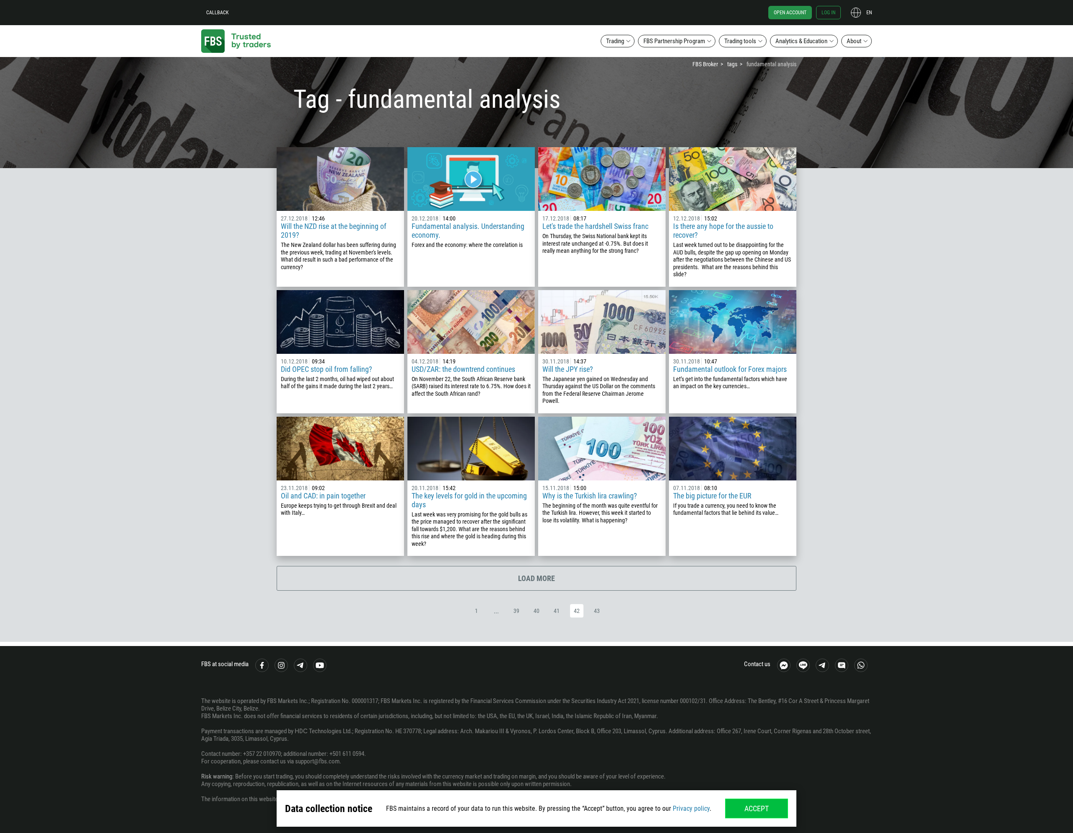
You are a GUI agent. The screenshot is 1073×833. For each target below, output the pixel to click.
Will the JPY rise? (567, 369)
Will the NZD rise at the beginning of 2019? (333, 230)
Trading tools (740, 41)
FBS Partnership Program (674, 41)
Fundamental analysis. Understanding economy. (468, 230)
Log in (828, 13)
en (869, 13)
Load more (536, 578)
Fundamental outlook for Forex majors (730, 369)
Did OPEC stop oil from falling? (326, 369)
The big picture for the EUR (712, 495)
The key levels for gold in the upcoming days (469, 500)
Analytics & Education (801, 41)
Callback (217, 13)
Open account (790, 13)
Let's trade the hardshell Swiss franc (595, 226)
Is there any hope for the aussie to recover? (723, 230)
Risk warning (216, 776)
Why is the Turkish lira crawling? (589, 495)
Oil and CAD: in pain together (323, 495)
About (854, 41)
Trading (615, 41)
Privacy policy (691, 808)
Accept (756, 808)
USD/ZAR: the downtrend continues (463, 369)
